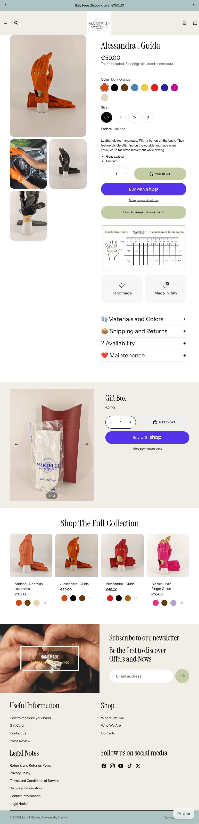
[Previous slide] (5, 5)
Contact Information (25, 796)
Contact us (18, 733)
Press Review (20, 741)
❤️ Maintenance (123, 355)
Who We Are (111, 725)
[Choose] (45, 569)
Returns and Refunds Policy (30, 765)
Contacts (108, 733)
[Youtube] (121, 766)
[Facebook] (104, 766)
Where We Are (112, 718)
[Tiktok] (130, 766)
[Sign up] (182, 676)
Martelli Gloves (30, 817)
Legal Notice (19, 803)
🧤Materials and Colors (132, 319)
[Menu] (5, 22)
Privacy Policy (20, 773)
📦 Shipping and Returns (134, 331)
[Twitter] (138, 766)
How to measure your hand (143, 212)
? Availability (118, 343)
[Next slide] (193, 5)
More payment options (143, 200)
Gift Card (17, 725)
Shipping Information (26, 788)
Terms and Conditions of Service (34, 780)
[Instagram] (112, 766)
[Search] (16, 22)
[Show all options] (44, 602)
